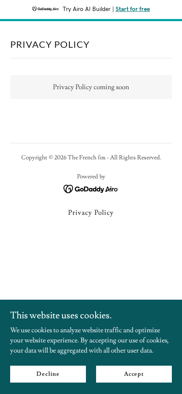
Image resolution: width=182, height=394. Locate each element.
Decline (48, 374)
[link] (91, 187)
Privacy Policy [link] (90, 212)
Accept (134, 374)
